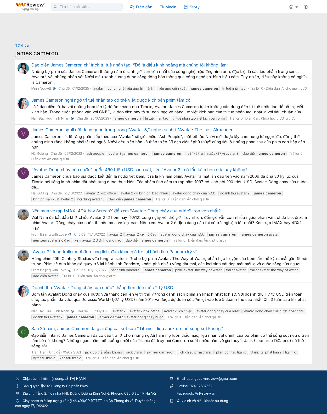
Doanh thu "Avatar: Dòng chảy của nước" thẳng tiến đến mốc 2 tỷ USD (102, 287)
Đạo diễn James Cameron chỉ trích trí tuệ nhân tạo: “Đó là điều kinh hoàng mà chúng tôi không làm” (129, 64)
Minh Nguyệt (43, 88)
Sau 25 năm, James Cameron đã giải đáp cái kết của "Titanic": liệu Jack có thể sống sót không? (127, 328)
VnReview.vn (205, 393)
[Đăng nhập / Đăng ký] (294, 6)
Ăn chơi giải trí (58, 159)
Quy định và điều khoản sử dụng (202, 401)
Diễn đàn (144, 7)
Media (170, 7)
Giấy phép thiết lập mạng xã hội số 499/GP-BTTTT (62, 401)
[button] (305, 6)
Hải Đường (39, 153)
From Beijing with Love (50, 234)
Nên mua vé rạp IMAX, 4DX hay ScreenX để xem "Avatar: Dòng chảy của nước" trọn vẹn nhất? (126, 210)
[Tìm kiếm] (55, 7)
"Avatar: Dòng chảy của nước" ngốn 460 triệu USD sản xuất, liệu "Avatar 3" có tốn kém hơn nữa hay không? (139, 169)
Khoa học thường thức (278, 118)
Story (195, 7)
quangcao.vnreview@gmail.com (211, 378)
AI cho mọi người (294, 88)
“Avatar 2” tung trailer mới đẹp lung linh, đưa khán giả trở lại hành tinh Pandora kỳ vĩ (114, 251)
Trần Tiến (38, 352)
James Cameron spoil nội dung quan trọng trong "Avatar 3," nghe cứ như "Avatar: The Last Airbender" (133, 129)
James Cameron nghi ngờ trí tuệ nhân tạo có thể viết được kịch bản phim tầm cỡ (111, 100)
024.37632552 (201, 386)
